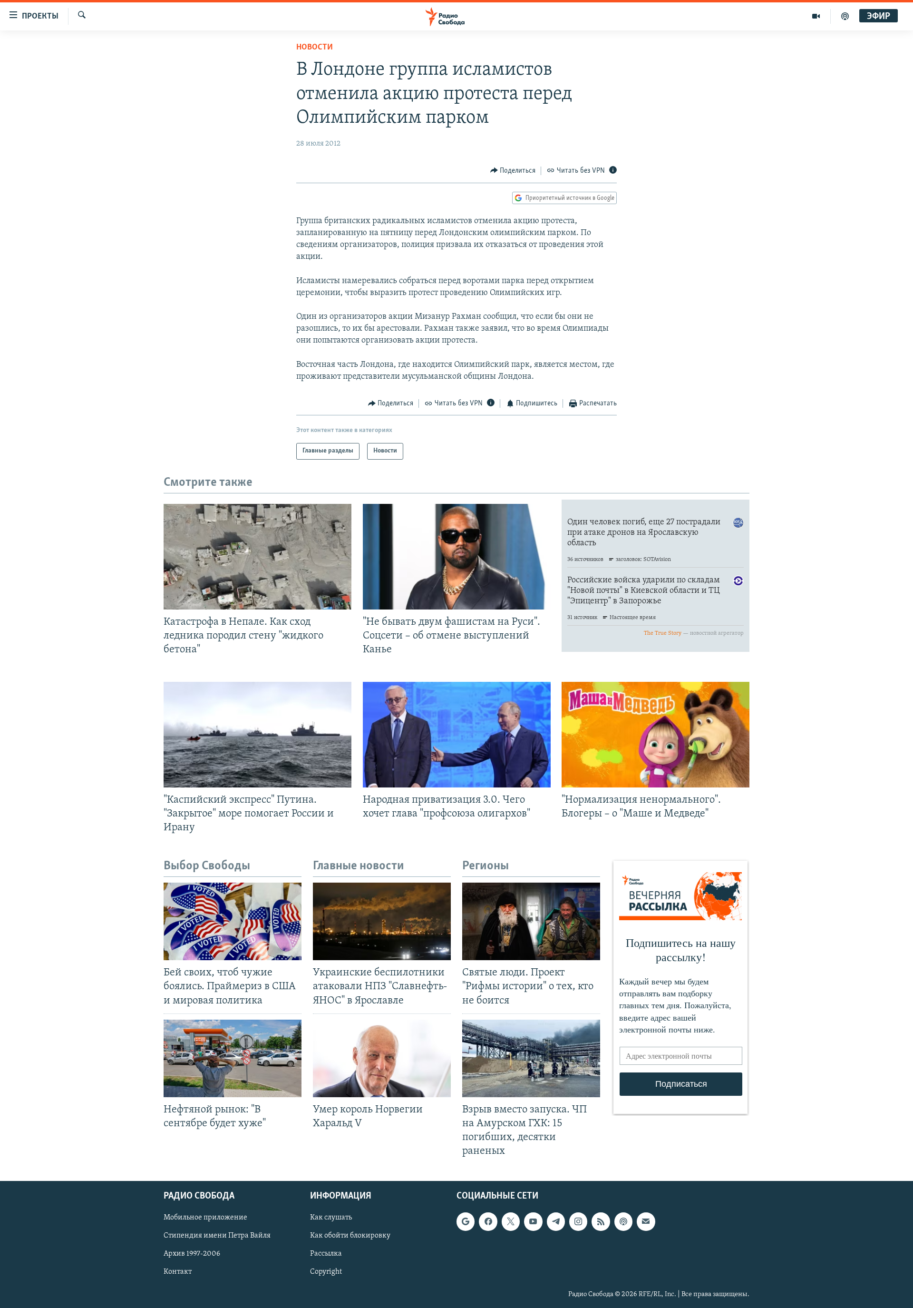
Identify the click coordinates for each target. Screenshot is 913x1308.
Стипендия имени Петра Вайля (217, 1236)
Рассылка (326, 1254)
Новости (314, 47)
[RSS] (601, 1222)
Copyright (326, 1272)
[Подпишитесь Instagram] (578, 1222)
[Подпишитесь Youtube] (533, 1222)
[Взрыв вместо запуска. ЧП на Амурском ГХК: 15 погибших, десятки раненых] (531, 1058)
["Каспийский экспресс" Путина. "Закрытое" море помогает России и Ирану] (257, 734)
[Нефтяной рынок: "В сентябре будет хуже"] (232, 1058)
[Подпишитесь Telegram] (556, 1222)
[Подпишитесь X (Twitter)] (511, 1222)
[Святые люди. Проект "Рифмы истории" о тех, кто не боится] (531, 921)
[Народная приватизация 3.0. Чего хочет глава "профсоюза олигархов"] (457, 734)
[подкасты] (845, 16)
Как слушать (331, 1218)
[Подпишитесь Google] (465, 1222)
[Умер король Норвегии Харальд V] (382, 1058)
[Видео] (816, 16)
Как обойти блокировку (350, 1236)
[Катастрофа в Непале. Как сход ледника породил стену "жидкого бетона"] (257, 557)
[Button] (513, 171)
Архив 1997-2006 (192, 1254)
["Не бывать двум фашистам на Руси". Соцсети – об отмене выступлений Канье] (457, 557)
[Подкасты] (623, 1222)
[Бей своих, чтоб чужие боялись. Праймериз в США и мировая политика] (232, 921)
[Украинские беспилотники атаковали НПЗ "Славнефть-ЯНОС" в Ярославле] (382, 921)
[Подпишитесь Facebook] (488, 1222)
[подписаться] (646, 1222)
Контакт (178, 1272)
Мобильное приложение (205, 1218)
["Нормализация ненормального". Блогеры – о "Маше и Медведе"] (655, 734)
